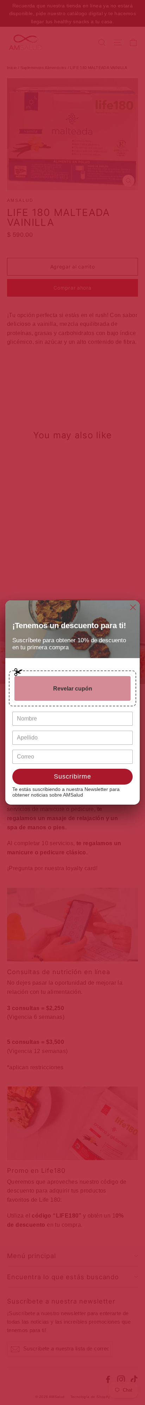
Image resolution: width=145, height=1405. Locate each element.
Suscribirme (72, 776)
